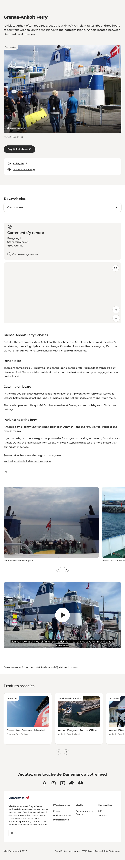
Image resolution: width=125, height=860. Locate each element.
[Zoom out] (116, 318)
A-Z (100, 811)
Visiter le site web (22, 169)
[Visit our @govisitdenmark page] (71, 783)
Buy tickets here (17, 149)
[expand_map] (115, 268)
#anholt (8, 461)
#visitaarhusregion (39, 461)
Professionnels (61, 819)
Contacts (103, 815)
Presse (57, 811)
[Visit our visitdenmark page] (62, 783)
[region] (62, 292)
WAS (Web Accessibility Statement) (101, 851)
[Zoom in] (116, 309)
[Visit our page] (53, 783)
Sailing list (18, 163)
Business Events (62, 815)
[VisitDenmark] (19, 797)
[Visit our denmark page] (44, 783)
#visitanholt (21, 461)
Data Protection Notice (67, 851)
